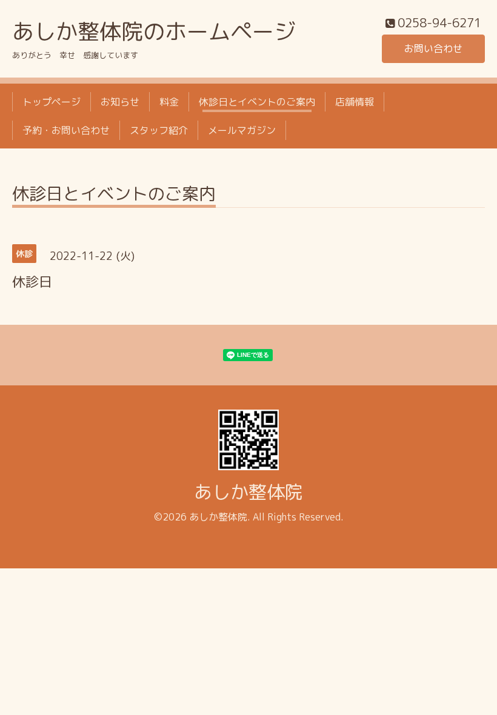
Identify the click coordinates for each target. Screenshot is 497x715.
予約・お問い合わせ (66, 130)
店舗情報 (354, 101)
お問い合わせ (433, 48)
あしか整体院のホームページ (154, 31)
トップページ (51, 101)
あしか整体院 (248, 492)
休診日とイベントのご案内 (257, 101)
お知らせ (120, 101)
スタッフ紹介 (159, 130)
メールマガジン (242, 130)
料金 (169, 101)
